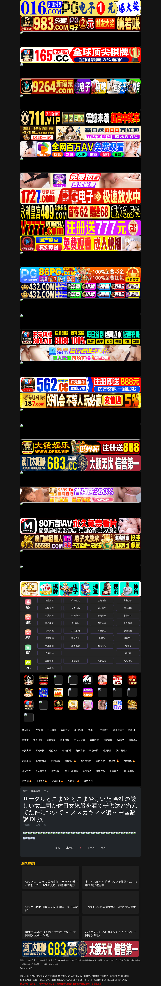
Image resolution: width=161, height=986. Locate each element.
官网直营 (65, 730)
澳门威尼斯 (128, 770)
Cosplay (101, 607)
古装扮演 (49, 630)
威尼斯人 (26, 730)
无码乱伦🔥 (129, 760)
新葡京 (25, 740)
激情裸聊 (100, 760)
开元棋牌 (51, 730)
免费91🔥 (27, 781)
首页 (25, 791)
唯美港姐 (102, 615)
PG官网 (39, 730)
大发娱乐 (26, 760)
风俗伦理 (128, 660)
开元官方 (26, 770)
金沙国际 (55, 770)
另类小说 (49, 668)
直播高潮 (94, 740)
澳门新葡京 (121, 750)
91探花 (75, 622)
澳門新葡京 (41, 760)
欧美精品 (102, 600)
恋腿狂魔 (128, 630)
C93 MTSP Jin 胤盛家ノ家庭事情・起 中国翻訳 (51, 908)
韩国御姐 (75, 615)
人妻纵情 (102, 660)
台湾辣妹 (49, 615)
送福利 (131, 730)
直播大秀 (113, 770)
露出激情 (75, 645)
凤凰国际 (64, 740)
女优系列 (75, 630)
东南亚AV (128, 615)
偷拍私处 (66, 750)
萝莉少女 (128, 600)
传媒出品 (49, 653)
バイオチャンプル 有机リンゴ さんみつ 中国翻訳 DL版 (110, 933)
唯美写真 (102, 645)
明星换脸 (75, 638)
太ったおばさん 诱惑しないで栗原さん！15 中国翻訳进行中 (111, 883)
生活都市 (49, 660)
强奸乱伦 (75, 600)
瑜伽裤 (102, 638)
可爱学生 (102, 630)
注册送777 (118, 730)
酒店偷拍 (133, 740)
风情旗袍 (49, 638)
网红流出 (102, 622)
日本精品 (75, 607)
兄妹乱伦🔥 (57, 781)
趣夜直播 (80, 750)
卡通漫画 (49, 645)
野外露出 (128, 622)
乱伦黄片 (53, 750)
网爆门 (128, 645)
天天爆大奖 (41, 770)
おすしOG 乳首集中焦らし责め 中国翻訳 (111, 907)
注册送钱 (104, 730)
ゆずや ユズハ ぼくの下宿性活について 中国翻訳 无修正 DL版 (50, 933)
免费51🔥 (114, 760)
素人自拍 (128, 607)
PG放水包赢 (79, 740)
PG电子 (91, 730)
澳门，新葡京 (71, 770)
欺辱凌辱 (49, 622)
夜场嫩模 (93, 750)
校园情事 (75, 660)
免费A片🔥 (41, 781)
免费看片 (87, 770)
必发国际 (107, 750)
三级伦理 (49, 607)
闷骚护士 (128, 638)
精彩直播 (107, 740)
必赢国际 (51, 740)
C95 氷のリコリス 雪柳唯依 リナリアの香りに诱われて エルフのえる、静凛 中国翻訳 (51, 883)
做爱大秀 (100, 770)
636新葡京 (86, 760)
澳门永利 (78, 730)
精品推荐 (49, 600)
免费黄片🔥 (73, 781)
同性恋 (128, 653)
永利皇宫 (55, 760)
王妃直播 (40, 750)
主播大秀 (26, 750)
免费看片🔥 (70, 760)
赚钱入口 (88, 781)
